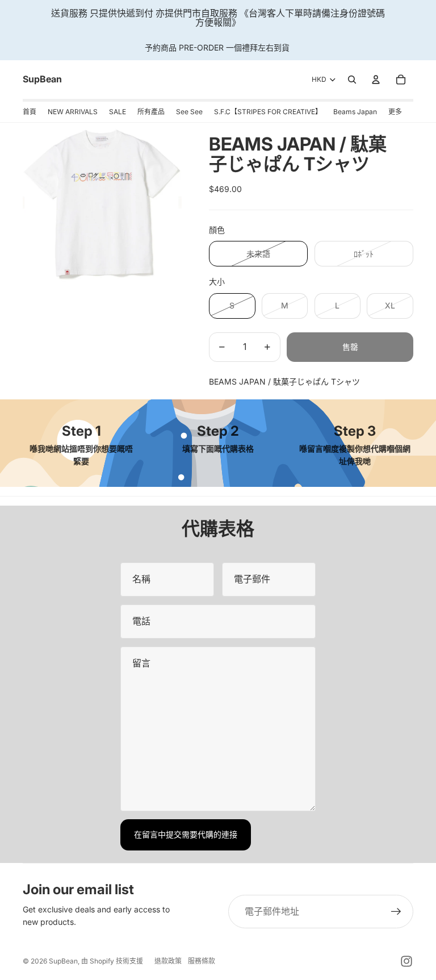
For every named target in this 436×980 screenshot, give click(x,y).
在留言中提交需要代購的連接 (185, 834)
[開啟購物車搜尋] (351, 79)
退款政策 (168, 961)
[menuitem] (395, 112)
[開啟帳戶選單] (375, 79)
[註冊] (396, 912)
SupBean (63, 961)
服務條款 (201, 961)
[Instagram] (406, 961)
